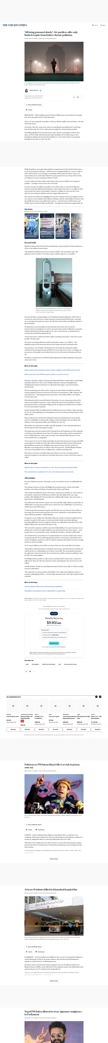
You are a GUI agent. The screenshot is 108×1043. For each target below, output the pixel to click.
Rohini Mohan (28, 598)
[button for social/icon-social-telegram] (74, 97)
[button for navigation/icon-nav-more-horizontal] (81, 97)
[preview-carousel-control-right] (81, 226)
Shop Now (13, 729)
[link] (15, 25)
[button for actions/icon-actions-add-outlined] (40, 90)
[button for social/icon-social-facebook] (78, 97)
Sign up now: (28, 38)
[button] (94, 25)
